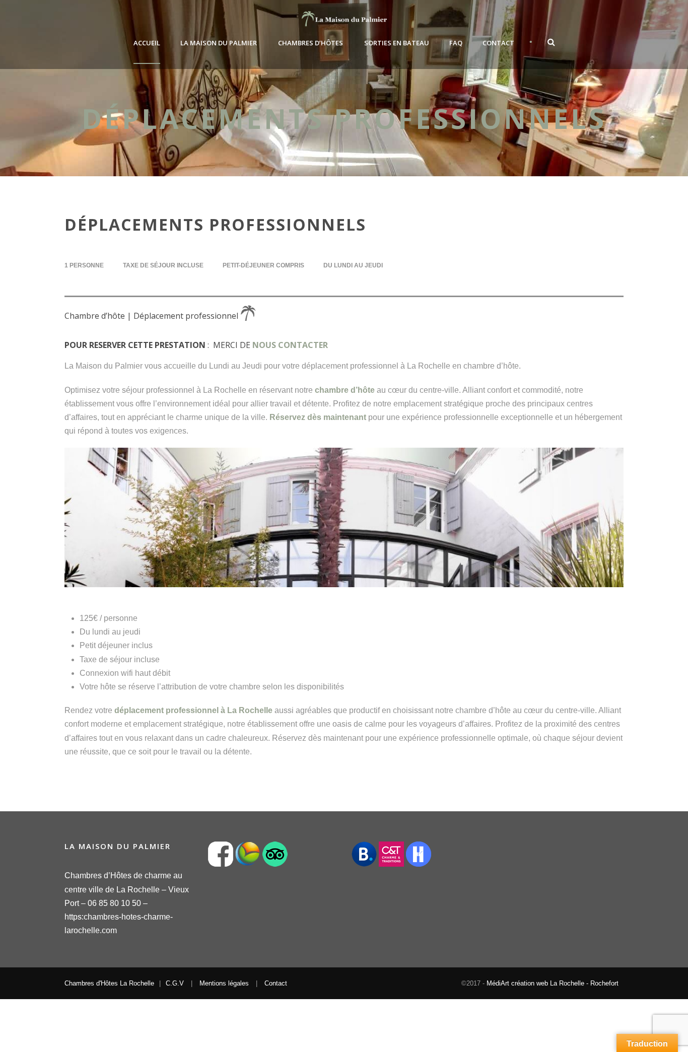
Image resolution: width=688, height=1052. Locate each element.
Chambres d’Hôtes (310, 42)
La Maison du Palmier (218, 42)
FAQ (455, 42)
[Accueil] (253, 315)
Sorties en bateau (396, 42)
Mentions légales (224, 983)
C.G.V (175, 983)
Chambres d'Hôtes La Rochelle (109, 983)
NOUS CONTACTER (290, 344)
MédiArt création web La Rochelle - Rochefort (552, 983)
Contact (498, 42)
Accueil (146, 42)
